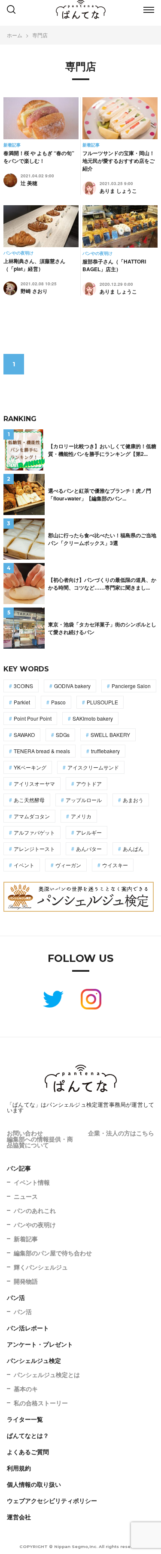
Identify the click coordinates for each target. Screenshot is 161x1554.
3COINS (23, 685)
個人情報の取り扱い (34, 1484)
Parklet (22, 702)
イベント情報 (32, 1182)
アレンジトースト (34, 848)
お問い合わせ (25, 1133)
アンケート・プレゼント (40, 1344)
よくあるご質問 (28, 1451)
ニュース (26, 1196)
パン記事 (19, 1168)
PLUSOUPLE (102, 702)
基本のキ (26, 1389)
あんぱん (133, 848)
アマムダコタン (32, 816)
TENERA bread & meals (42, 751)
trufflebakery (105, 751)
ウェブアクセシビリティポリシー (52, 1500)
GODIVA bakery (72, 685)
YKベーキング (30, 767)
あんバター (89, 848)
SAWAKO (24, 734)
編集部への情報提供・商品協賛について (40, 1142)
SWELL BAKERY (110, 734)
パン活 (16, 1297)
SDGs (63, 734)
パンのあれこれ (35, 1210)
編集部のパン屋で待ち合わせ (53, 1253)
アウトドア (89, 783)
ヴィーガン (68, 864)
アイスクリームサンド (93, 767)
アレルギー (89, 832)
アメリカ (81, 816)
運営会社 (19, 1516)
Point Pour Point (33, 718)
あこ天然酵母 (29, 799)
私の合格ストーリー (41, 1403)
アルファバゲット (34, 832)
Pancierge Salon (131, 685)
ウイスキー (115, 864)
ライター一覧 (25, 1419)
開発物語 (26, 1281)
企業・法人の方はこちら (121, 1133)
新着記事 (26, 1239)
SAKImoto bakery (93, 718)
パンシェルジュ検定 (34, 1360)
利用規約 (19, 1468)
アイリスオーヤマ (34, 783)
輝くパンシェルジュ (41, 1267)
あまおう (133, 799)
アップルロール (84, 799)
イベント (24, 864)
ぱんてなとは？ (28, 1435)
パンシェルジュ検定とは (47, 1374)
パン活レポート (28, 1327)
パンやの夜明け (35, 1225)
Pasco (58, 702)
